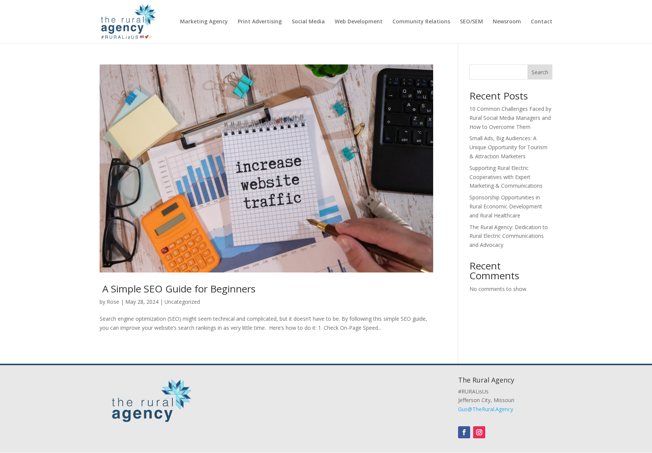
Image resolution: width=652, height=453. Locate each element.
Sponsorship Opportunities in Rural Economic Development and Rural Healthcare (505, 206)
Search (540, 72)
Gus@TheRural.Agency (485, 409)
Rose (113, 301)
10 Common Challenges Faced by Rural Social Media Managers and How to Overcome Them (510, 117)
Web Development (359, 22)
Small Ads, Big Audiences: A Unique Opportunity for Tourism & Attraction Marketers (508, 147)
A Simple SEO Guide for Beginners (177, 288)
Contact (541, 22)
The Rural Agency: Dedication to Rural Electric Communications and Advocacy (508, 236)
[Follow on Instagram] (479, 432)
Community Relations (421, 22)
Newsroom (507, 22)
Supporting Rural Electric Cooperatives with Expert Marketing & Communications (506, 177)
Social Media (308, 22)
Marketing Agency (204, 22)
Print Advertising (260, 22)
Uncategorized (182, 301)
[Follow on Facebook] (464, 432)
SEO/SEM (471, 22)
